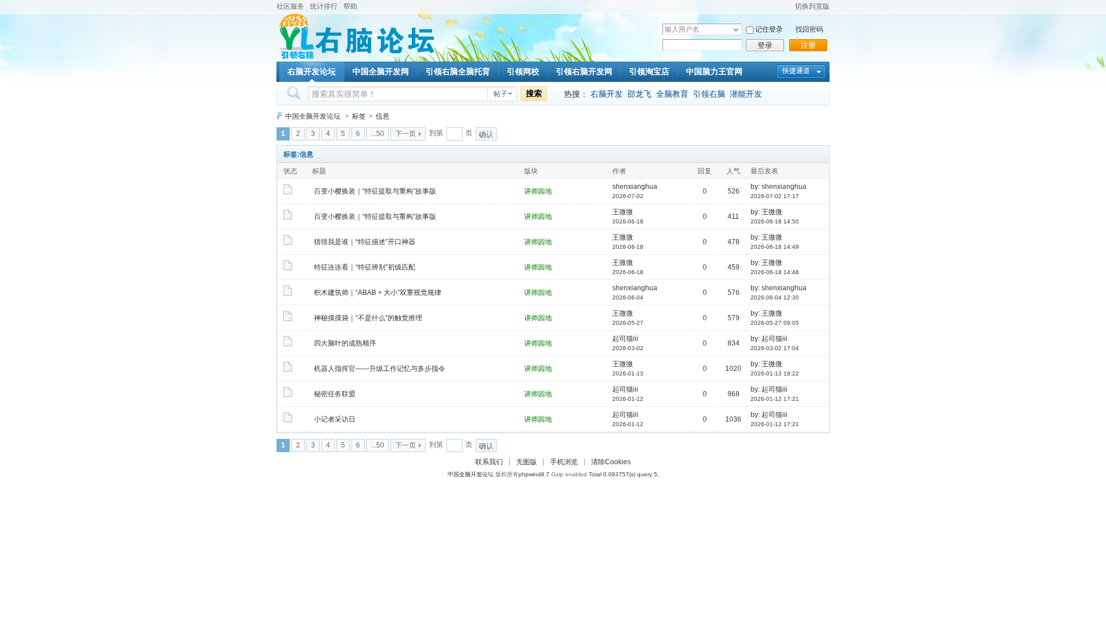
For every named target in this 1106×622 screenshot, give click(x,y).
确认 (486, 134)
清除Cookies (611, 462)
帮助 (350, 6)
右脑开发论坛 (311, 71)
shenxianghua (634, 187)
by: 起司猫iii (769, 339)
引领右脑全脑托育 (458, 71)
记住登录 (769, 29)
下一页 (405, 134)
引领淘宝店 (649, 71)
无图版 (526, 462)
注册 (808, 45)
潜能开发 (746, 93)
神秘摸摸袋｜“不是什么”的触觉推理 (368, 318)
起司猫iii (625, 339)
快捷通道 (796, 71)
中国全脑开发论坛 (312, 116)
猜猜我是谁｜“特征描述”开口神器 (364, 242)
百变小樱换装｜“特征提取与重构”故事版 (375, 191)
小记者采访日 (334, 419)
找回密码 (809, 29)
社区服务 (290, 6)
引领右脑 (709, 93)
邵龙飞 (639, 93)
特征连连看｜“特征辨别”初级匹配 (364, 267)
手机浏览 (564, 462)
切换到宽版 (812, 6)
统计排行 (324, 6)
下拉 (736, 29)
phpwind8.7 (534, 474)
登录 (764, 45)
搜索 (534, 93)
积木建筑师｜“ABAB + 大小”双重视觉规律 (377, 293)
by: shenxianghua (778, 187)
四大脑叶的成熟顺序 (345, 343)
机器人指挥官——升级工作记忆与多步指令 (379, 369)
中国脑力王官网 (714, 71)
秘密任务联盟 (334, 394)
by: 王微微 (766, 212)
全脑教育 (672, 93)
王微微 (622, 212)
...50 (377, 134)
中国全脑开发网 (381, 71)
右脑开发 (606, 93)
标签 (359, 116)
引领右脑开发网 (584, 71)
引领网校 (523, 71)
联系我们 (489, 462)
